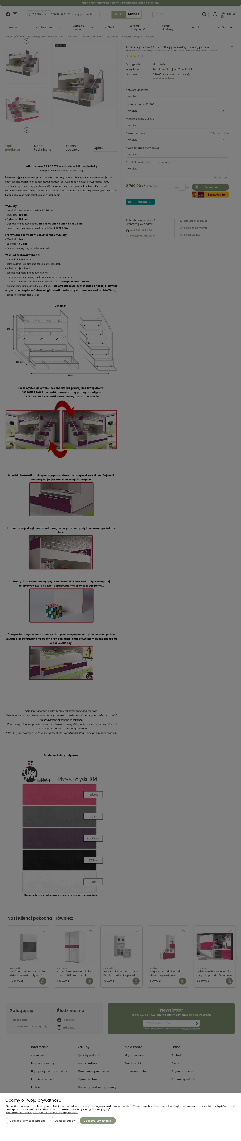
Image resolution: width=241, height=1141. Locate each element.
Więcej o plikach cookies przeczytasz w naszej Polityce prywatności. (42, 1112)
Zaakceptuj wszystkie (98, 1120)
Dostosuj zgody (65, 1120)
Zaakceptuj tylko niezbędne (28, 1120)
